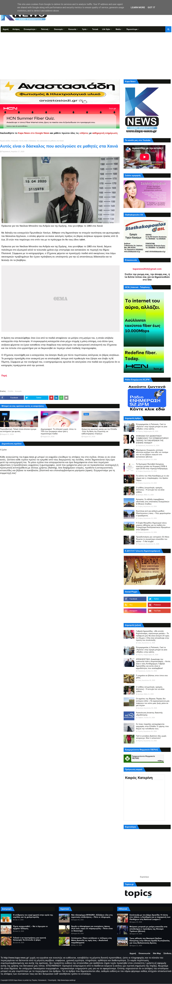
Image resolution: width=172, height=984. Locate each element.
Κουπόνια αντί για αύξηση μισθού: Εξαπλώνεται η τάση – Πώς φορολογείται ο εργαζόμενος (153, 513)
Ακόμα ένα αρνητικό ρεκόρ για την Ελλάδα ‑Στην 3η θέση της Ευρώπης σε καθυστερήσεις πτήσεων (99, 431)
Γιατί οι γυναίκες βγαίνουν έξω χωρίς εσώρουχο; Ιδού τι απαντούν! (151, 737)
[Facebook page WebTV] (159, 616)
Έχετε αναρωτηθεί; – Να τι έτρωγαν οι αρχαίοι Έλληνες (30, 927)
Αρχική (133, 953)
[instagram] (135, 610)
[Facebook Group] (135, 616)
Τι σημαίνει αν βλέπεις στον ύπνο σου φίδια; (152, 676)
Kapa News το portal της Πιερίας (25, 980)
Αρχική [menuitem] (5, 29)
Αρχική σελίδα (5, 141)
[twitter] (159, 599)
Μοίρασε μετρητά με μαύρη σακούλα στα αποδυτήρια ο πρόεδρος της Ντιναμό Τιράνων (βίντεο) (148, 928)
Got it (151, 7)
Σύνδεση (167, 953)
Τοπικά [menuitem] (95, 29)
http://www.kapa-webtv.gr (67, 980)
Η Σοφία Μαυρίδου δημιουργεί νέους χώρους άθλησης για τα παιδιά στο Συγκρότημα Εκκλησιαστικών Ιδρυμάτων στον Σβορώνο (153, 526)
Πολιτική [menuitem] (44, 29)
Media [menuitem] (118, 29)
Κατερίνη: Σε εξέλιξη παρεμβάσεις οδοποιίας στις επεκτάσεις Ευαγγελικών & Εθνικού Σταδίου (152, 501)
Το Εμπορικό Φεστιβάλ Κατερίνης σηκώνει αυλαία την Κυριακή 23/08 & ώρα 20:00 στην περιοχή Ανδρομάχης (152, 466)
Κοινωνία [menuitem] (72, 29)
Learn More (138, 7)
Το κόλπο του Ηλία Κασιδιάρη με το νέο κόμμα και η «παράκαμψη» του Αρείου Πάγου (152, 478)
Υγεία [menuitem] (84, 29)
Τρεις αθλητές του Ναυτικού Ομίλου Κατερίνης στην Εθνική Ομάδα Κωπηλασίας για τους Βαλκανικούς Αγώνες (150, 940)
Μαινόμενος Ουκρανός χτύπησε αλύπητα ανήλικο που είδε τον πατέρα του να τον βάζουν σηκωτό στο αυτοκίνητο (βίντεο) (152, 453)
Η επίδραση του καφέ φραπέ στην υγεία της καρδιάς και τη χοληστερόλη (33, 916)
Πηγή (4, 375)
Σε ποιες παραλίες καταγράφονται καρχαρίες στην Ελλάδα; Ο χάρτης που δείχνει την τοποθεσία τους (152, 726)
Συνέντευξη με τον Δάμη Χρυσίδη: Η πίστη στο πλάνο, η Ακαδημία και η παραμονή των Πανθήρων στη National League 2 (150, 917)
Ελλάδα (10, 391)
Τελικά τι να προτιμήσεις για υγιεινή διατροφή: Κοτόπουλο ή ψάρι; (29, 939)
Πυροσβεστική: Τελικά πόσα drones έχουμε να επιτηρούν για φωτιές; (18, 430)
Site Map (157, 953)
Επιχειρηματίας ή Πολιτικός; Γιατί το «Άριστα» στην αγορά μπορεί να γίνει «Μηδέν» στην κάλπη (151, 426)
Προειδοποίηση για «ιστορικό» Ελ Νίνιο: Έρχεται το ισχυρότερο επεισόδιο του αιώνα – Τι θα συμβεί (153, 539)
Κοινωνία (14, 141)
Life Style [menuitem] (106, 29)
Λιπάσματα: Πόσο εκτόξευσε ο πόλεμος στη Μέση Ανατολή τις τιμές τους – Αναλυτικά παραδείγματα (91, 940)
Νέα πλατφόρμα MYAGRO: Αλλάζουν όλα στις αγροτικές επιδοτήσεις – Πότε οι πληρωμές (92, 916)
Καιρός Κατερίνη (139, 778)
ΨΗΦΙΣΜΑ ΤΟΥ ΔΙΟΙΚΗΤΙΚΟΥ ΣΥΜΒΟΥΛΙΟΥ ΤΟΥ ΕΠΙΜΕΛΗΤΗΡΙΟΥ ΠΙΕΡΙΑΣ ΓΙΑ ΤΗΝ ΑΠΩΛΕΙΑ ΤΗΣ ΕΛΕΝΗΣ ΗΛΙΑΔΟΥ (152, 439)
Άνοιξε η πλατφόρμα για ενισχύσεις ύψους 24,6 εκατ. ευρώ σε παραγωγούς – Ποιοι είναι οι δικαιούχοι (92, 928)
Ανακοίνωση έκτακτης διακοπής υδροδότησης (149, 714)
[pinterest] (159, 605)
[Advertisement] (86, 52)
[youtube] (159, 610)
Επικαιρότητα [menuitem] (29, 29)
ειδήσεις (84, 133)
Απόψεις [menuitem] (16, 29)
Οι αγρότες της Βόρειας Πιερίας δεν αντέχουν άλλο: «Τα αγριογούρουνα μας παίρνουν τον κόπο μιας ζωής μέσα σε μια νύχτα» (152, 702)
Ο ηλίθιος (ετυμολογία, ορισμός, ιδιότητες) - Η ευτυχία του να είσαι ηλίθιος (150, 489)
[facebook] (135, 599)
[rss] (135, 605)
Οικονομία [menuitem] (58, 29)
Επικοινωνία (144, 953)
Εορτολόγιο (144, 877)
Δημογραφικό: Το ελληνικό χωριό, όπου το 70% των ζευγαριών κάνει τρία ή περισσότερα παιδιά (58, 431)
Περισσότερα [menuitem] (131, 29)
